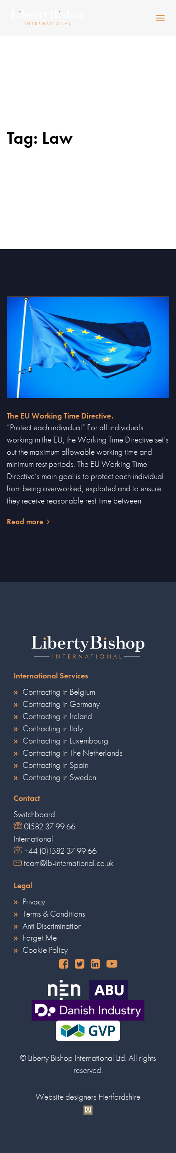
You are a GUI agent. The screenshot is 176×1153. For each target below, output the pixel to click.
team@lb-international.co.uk (69, 863)
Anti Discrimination (52, 926)
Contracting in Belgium (59, 691)
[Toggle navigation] (139, 17)
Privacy (34, 901)
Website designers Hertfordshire (88, 1096)
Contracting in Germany (61, 704)
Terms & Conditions (54, 913)
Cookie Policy (45, 949)
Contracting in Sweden (59, 777)
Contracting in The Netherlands (73, 752)
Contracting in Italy (53, 728)
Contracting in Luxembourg (65, 740)
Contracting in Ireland (57, 716)
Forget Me (40, 937)
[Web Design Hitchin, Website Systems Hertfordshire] (88, 1109)
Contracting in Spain (55, 765)
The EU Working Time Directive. (60, 415)
